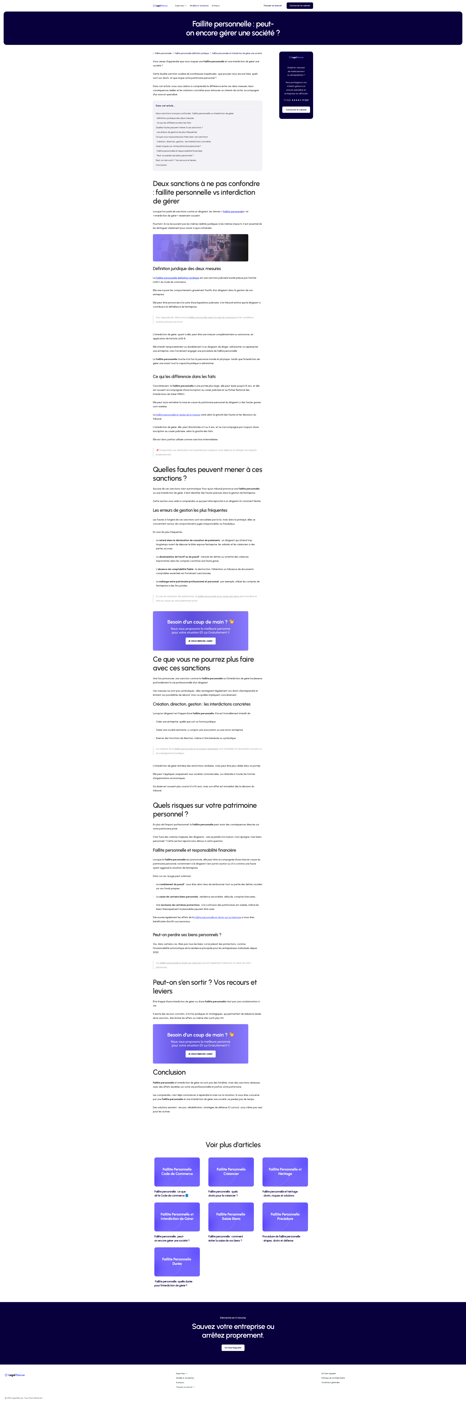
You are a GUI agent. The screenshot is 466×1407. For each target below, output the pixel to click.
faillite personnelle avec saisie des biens (218, 596)
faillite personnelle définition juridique (192, 53)
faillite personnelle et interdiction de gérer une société (237, 53)
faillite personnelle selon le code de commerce (212, 317)
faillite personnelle (163, 53)
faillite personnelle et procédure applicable (196, 749)
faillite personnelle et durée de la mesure (177, 414)
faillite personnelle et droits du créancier (180, 963)
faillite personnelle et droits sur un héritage (217, 917)
